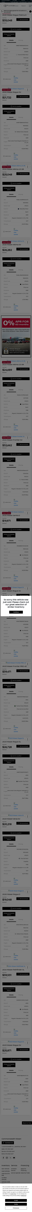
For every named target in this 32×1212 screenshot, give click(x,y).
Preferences (16, 1208)
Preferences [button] (23, 1195)
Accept (16, 1200)
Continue (16, 612)
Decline (16, 1204)
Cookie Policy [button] (13, 1193)
